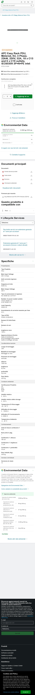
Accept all (25, 692)
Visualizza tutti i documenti (11, 188)
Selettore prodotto (6, 655)
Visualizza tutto (16, 15)
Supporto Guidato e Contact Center (12, 665)
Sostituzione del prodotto (8, 658)
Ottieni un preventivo (7, 671)
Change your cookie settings (11, 692)
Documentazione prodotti (8, 650)
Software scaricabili (7, 653)
